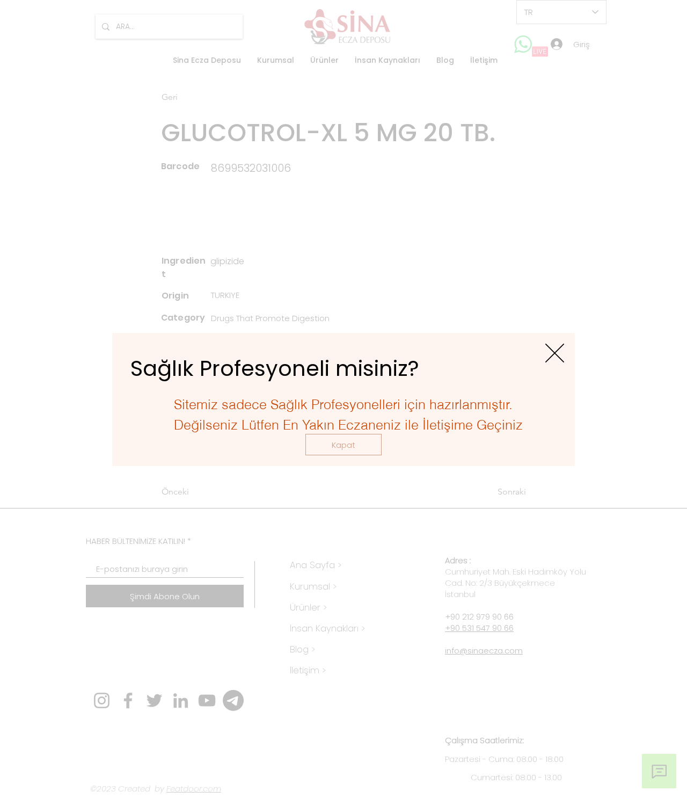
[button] (343, 444)
